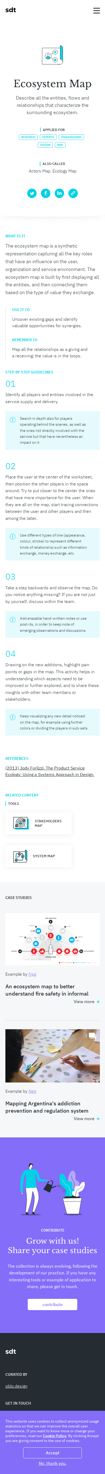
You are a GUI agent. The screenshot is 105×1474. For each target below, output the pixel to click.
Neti (32, 1091)
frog (32, 974)
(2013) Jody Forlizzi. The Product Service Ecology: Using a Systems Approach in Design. (49, 771)
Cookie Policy (54, 1435)
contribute (53, 1304)
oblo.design (16, 1386)
